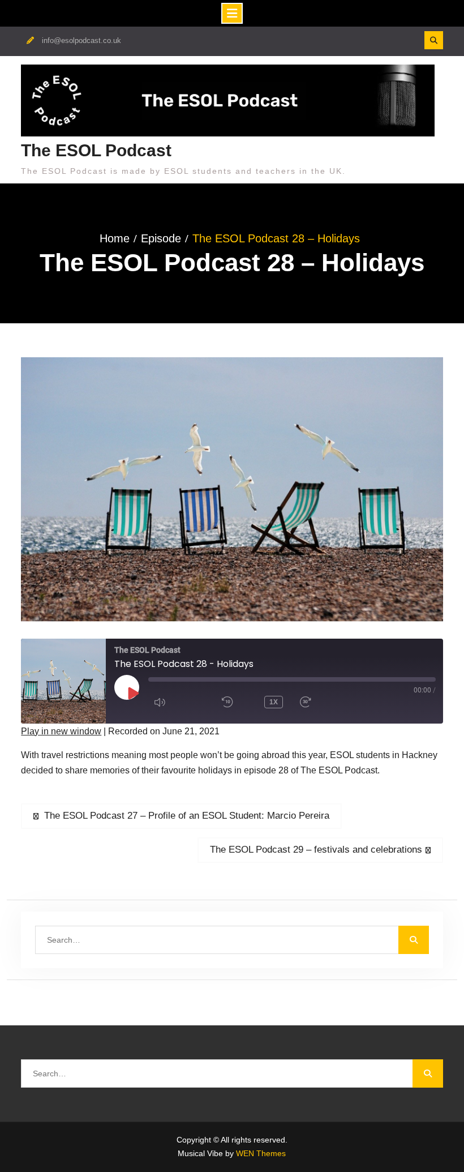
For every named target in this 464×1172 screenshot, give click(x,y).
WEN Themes (261, 1153)
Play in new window (61, 731)
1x (273, 702)
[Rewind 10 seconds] (234, 702)
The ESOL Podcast (96, 150)
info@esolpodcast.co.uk (81, 40)
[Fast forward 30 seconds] (325, 702)
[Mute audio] (179, 702)
